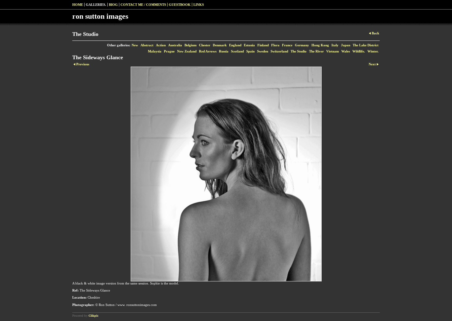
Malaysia (154, 51)
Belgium (190, 45)
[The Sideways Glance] (226, 174)
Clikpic (93, 315)
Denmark (220, 45)
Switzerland (279, 51)
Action (161, 45)
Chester (204, 45)
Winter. (373, 51)
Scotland (237, 51)
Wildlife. (358, 51)
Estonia (249, 45)
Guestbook (180, 4)
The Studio (299, 51)
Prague (169, 51)
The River (316, 51)
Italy (335, 45)
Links (198, 4)
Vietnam (332, 51)
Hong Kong (320, 45)
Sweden (262, 51)
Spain (250, 51)
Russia (223, 51)
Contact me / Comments (143, 4)
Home (77, 4)
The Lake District (366, 45)
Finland (263, 45)
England (235, 45)
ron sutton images (100, 16)
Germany (302, 45)
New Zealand (186, 51)
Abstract (147, 45)
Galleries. (96, 4)
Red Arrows (207, 51)
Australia (175, 45)
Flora (275, 45)
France (287, 45)
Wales (345, 51)
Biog (113, 4)
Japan (345, 45)
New (135, 45)
